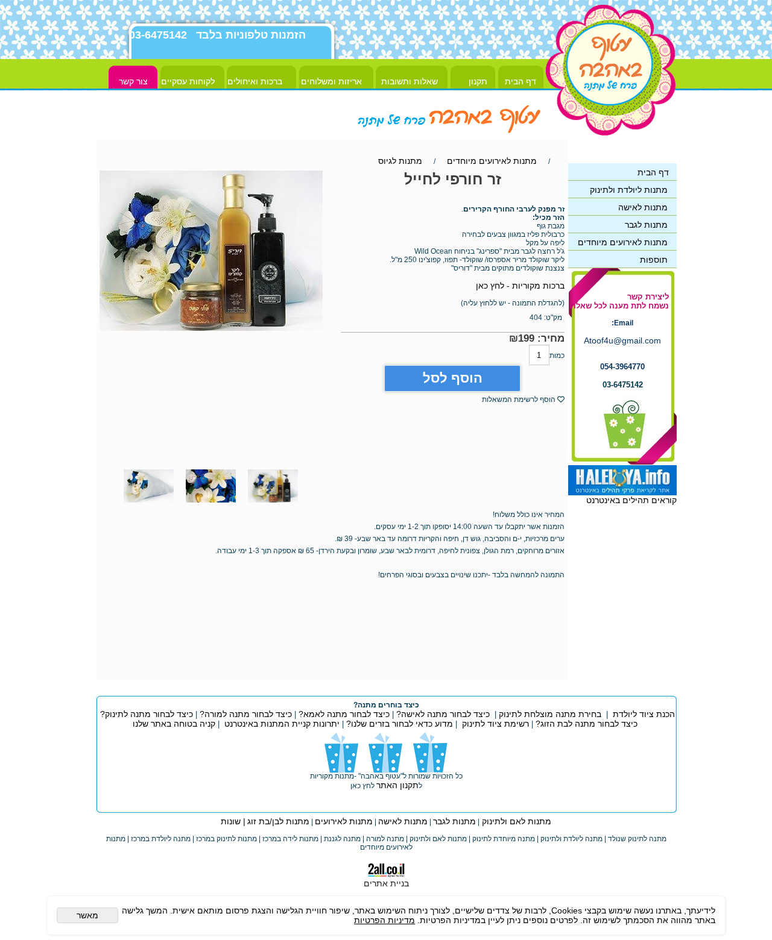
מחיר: (549, 338)
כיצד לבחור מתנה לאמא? (343, 714)
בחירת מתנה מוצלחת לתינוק (550, 714)
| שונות (233, 821)
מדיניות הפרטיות (384, 920)
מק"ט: (553, 317)
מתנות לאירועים (344, 821)
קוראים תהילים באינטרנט (631, 500)
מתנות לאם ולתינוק (515, 821)
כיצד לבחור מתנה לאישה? (443, 714)
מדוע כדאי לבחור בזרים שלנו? (398, 723)
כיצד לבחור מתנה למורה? (246, 714)
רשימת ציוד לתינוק (495, 723)
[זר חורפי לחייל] (273, 505)
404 (536, 317)
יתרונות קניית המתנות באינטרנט (281, 723)
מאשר (87, 915)
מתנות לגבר (454, 821)
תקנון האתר (397, 785)
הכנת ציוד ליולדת (644, 714)
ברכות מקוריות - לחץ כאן (520, 285)
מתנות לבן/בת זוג (278, 821)
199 (526, 338)
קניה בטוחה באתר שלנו (174, 723)
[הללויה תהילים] (622, 492)
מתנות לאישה (403, 821)
